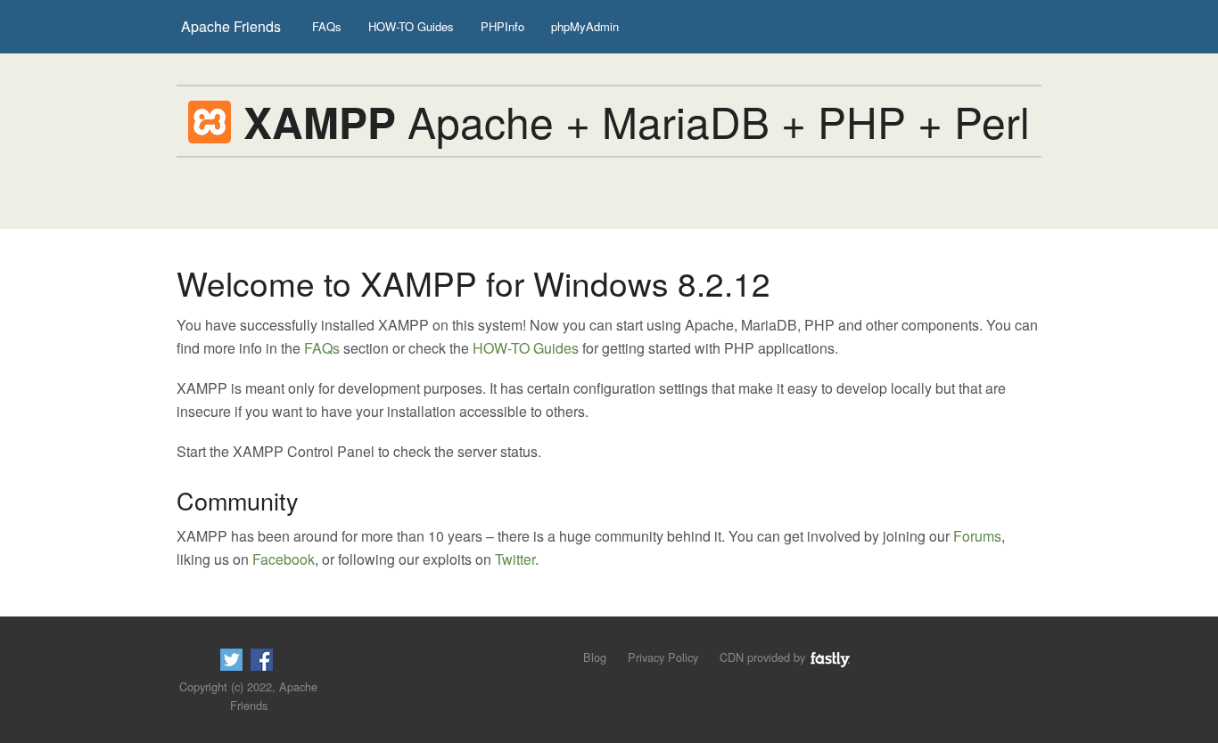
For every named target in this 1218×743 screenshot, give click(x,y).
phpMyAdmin (585, 26)
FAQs (327, 26)
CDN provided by (764, 657)
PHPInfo (502, 26)
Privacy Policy (663, 657)
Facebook (283, 559)
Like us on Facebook (262, 660)
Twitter (515, 559)
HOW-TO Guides (411, 26)
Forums (977, 536)
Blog (594, 657)
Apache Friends (231, 26)
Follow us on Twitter (231, 660)
